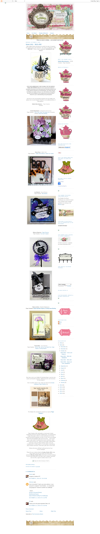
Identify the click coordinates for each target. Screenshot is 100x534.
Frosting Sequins (42, 348)
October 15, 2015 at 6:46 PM (38, 505)
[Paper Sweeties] (59, 184)
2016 (61, 342)
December (63, 346)
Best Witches (42, 153)
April (62, 376)
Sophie (37, 153)
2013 (61, 387)
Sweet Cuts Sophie (49, 153)
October (63, 350)
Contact (52, 33)
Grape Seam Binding (42, 113)
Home (28, 33)
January (63, 382)
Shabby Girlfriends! (43, 33)
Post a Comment (30, 509)
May (62, 374)
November (63, 348)
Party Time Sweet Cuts (45, 112)
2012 (61, 389)
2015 (61, 345)
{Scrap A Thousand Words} (35, 492)
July (62, 370)
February (63, 380)
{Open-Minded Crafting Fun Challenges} (38, 495)
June (62, 372)
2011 (61, 391)
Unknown (31, 482)
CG (30, 501)
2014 (61, 385)
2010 (61, 393)
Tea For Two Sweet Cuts (46, 347)
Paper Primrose (45, 232)
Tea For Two (37, 347)
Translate (69, 285)
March (62, 378)
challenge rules (40, 91)
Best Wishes (44, 193)
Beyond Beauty (44, 192)
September (63, 366)
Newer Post (28, 511)
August (62, 368)
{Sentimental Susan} (34, 494)
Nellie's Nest (44, 152)
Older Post (53, 511)
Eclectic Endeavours (44, 307)
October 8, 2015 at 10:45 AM (38, 478)
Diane (59, 323)
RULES (59, 204)
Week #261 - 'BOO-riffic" (34, 44)
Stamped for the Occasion (45, 110)
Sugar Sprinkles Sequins (39, 308)
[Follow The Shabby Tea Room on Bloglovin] (64, 148)
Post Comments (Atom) (37, 514)
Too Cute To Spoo (44, 233)
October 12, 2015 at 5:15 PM (38, 497)
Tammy (31, 474)
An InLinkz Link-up (30, 464)
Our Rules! (34, 33)
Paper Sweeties (46, 104)
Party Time (36, 112)
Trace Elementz (44, 345)
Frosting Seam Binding (50, 308)
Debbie (60, 322)
